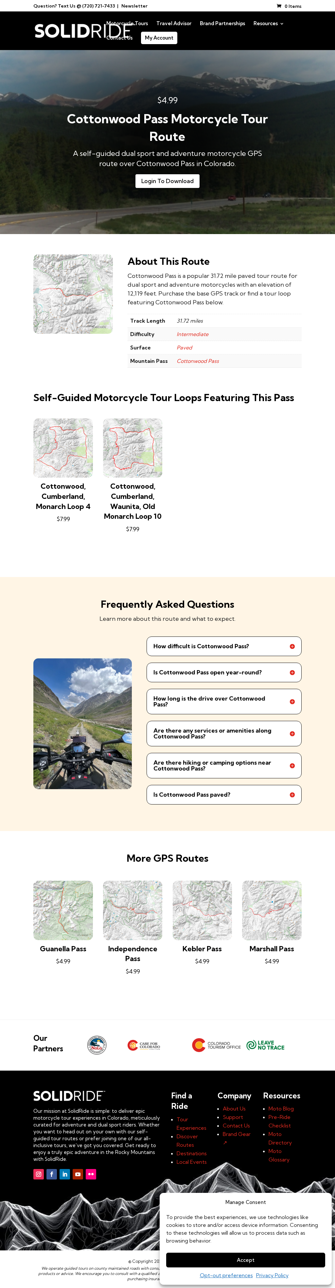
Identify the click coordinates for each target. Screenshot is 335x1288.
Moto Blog (281, 1108)
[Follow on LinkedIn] (65, 1174)
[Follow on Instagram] (38, 1174)
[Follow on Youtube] (78, 1174)
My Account (159, 38)
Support (233, 1117)
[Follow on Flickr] (91, 1174)
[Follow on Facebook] (51, 1174)
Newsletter (134, 6)
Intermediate (192, 334)
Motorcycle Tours (127, 23)
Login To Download (167, 181)
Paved (184, 347)
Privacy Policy (272, 1275)
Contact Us (119, 38)
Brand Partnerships (222, 23)
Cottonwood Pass (198, 361)
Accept (246, 1260)
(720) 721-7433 (98, 6)
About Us (234, 1108)
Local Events (192, 1162)
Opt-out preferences (226, 1275)
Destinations (192, 1153)
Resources (266, 23)
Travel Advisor (173, 23)
